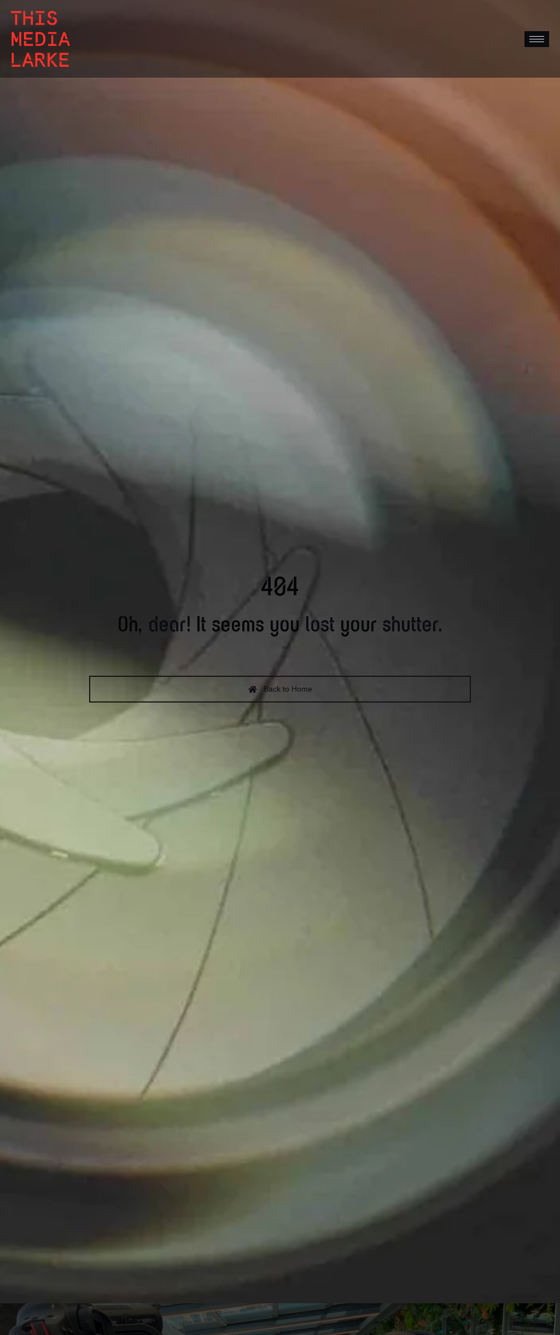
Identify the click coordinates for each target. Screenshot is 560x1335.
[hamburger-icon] (536, 39)
